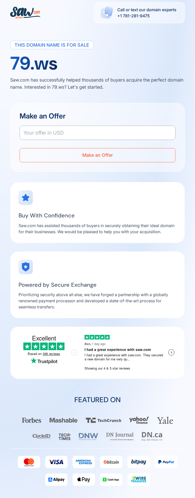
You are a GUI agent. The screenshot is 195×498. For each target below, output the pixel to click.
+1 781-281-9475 (133, 15)
